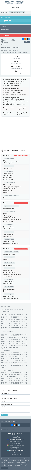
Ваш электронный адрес (9, 398)
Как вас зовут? (5, 393)
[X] (27, 39)
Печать (27, 41)
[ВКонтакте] (23, 39)
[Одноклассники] (25, 39)
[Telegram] (29, 39)
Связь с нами (4, 468)
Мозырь (11, 12)
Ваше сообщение (6, 404)
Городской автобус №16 (19, 12)
